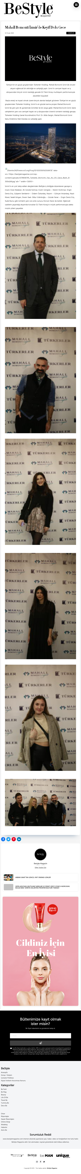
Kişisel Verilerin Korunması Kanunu (13, 1081)
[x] (44, 1162)
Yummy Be (5, 1103)
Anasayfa (4, 1072)
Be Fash (4, 1089)
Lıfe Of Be (4, 1097)
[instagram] (37, 1162)
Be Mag (3, 1092)
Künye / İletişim (6, 1075)
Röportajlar (5, 1116)
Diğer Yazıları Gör (40, 867)
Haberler (4, 1127)
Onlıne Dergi (5, 1122)
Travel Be (4, 1100)
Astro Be (4, 1130)
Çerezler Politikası (7, 1078)
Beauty (3, 1095)
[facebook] (41, 1162)
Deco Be (4, 1106)
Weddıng (4, 1125)
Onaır (3, 1114)
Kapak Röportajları (7, 1119)
